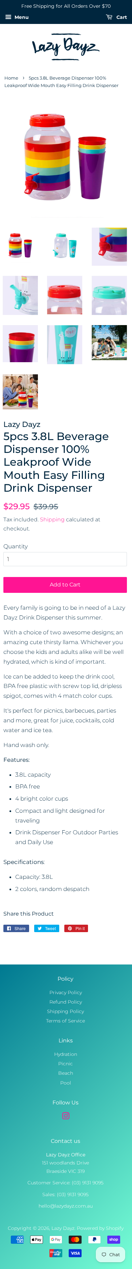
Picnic (65, 1064)
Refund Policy (65, 1002)
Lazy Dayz (62, 1228)
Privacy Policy (65, 992)
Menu (21, 17)
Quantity (15, 546)
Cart (121, 17)
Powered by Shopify (100, 1228)
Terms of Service (65, 1021)
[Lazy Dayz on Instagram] (65, 1117)
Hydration (65, 1054)
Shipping (52, 519)
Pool (65, 1083)
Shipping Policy (65, 1011)
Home (11, 78)
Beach (65, 1073)
